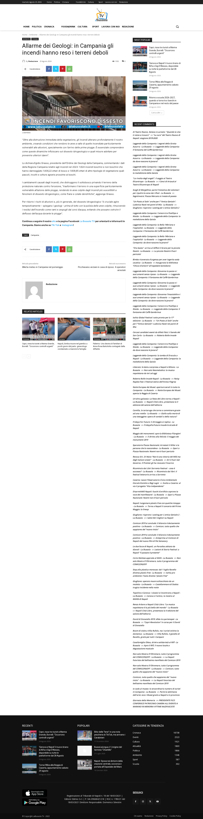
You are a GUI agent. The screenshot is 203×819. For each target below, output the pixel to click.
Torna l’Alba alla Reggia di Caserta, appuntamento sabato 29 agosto (163, 85)
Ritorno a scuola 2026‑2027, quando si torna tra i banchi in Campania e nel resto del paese (163, 100)
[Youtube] (157, 801)
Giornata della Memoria (144, 700)
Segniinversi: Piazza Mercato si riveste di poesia (154, 196)
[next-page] (29, 356)
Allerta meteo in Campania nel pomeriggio (42, 267)
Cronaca (35, 39)
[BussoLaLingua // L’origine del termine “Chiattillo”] (84, 751)
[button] (177, 26)
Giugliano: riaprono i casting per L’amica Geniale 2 (156, 207)
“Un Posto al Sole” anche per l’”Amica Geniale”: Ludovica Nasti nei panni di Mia (155, 323)
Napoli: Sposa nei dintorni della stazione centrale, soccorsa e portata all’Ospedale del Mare (108, 764)
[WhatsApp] (69, 69)
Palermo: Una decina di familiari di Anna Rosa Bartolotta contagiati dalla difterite (109, 346)
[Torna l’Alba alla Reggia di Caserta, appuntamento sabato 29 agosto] (140, 85)
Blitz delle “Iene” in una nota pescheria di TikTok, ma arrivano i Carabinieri (109, 735)
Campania (35, 235)
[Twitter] (56, 69)
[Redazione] (24, 61)
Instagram (67, 225)
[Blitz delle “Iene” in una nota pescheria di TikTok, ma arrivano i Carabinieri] (84, 736)
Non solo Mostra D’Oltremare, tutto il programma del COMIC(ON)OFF (157, 561)
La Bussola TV (87, 221)
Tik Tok (55, 225)
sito (53, 221)
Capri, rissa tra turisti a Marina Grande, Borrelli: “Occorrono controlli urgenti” (163, 50)
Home (24, 34)
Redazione (33, 61)
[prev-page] (24, 356)
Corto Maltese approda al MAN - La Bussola (153, 558)
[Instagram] (143, 801)
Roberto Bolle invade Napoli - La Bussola (151, 378)
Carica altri (155, 112)
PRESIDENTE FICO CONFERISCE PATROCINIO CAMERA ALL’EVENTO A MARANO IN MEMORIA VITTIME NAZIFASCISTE (155, 703)
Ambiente (33, 34)
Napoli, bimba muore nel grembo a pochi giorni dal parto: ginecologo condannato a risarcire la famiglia (72, 346)
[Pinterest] (63, 69)
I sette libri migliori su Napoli (160, 518)
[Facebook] (49, 69)
